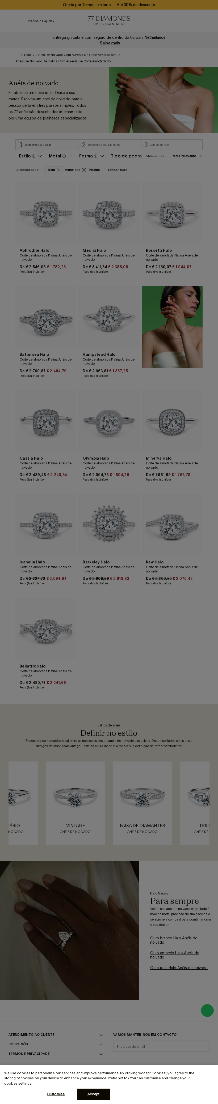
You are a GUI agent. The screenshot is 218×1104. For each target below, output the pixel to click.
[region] (109, 1084)
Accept (93, 1094)
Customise (56, 1094)
